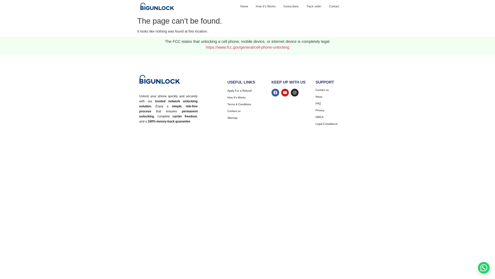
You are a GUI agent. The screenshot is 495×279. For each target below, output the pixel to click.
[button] (484, 268)
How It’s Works (266, 6)
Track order (313, 6)
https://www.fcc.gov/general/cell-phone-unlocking (247, 47)
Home (244, 6)
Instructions (291, 6)
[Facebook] (275, 92)
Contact (334, 6)
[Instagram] (295, 92)
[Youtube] (285, 92)
